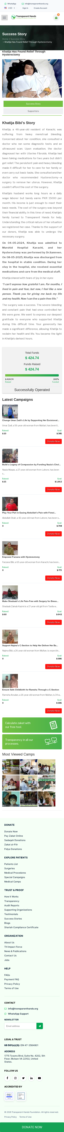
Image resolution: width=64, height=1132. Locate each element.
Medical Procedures (15, 872)
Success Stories (13, 918)
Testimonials (11, 914)
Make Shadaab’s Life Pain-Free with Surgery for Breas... (30, 601)
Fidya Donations (13, 849)
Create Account (40, 8)
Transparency (11, 901)
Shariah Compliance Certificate (21, 927)
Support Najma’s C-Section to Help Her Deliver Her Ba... (30, 645)
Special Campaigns (14, 877)
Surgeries (9, 868)
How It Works (11, 896)
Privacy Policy (12, 983)
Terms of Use (11, 988)
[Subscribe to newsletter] (39, 1026)
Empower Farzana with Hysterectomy (21, 557)
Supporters (33, 111)
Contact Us (10, 955)
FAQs (7, 975)
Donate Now (53, 441)
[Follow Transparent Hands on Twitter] (23, 1078)
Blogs (7, 923)
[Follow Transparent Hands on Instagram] (15, 1078)
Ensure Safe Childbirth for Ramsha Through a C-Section (30, 689)
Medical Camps (12, 881)
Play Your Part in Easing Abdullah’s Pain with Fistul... (29, 512)
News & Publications (15, 951)
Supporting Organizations (18, 909)
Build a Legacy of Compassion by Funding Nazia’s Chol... (31, 464)
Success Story (18, 39)
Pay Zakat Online (13, 835)
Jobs (6, 960)
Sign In (25, 8)
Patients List (11, 864)
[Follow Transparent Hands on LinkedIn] (31, 1078)
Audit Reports (11, 905)
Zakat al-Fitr (11, 844)
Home (5, 39)
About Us (9, 942)
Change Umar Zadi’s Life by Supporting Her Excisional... (30, 420)
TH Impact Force (13, 946)
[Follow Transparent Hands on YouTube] (39, 1078)
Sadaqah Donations (14, 840)
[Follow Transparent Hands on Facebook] (7, 1078)
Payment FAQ (11, 979)
